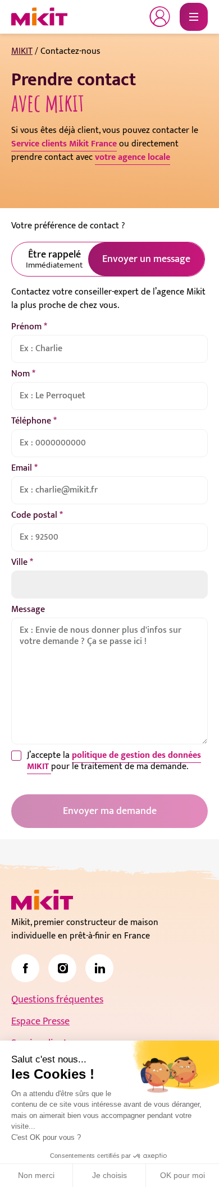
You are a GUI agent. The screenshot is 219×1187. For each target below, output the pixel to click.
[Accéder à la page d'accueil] (42, 900)
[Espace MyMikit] (160, 17)
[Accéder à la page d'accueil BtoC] (39, 17)
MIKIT (22, 51)
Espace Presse (40, 1021)
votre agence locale (132, 157)
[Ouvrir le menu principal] (194, 17)
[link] (25, 968)
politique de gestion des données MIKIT (114, 761)
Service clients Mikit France (64, 143)
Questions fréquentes (57, 999)
